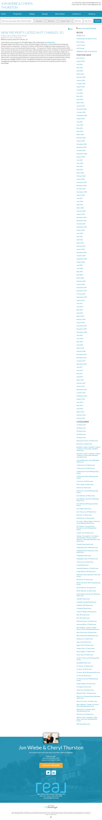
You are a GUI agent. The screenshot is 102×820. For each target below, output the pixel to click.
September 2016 (82, 396)
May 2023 (80, 166)
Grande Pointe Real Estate (85, 544)
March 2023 (80, 173)
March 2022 (80, 208)
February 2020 (81, 281)
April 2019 (80, 313)
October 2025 (81, 83)
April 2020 (80, 275)
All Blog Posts (81, 35)
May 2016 (80, 405)
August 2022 (81, 195)
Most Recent (81, 58)
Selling (31, 14)
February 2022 (81, 211)
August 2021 (81, 230)
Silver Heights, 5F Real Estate (86, 651)
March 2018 (80, 348)
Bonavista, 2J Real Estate (84, 444)
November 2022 (82, 185)
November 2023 (82, 147)
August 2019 (81, 300)
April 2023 (80, 169)
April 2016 (80, 408)
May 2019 (80, 310)
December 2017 (82, 354)
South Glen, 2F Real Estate (85, 655)
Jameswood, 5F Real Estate (85, 562)
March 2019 (80, 316)
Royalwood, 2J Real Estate (85, 639)
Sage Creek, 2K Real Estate (85, 645)
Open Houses (81, 45)
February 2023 (81, 176)
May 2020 (80, 271)
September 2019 (82, 297)
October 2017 (81, 361)
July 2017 (79, 367)
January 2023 (81, 179)
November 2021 (82, 220)
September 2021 (82, 227)
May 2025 (80, 96)
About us (91, 14)
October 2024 (81, 112)
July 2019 (79, 303)
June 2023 (80, 163)
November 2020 (82, 252)
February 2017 (81, 383)
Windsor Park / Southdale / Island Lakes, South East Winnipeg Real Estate (87, 719)
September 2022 (82, 192)
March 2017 (80, 380)
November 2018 (82, 329)
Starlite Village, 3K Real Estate (86, 683)
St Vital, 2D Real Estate (84, 675)
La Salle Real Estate (83, 565)
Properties (17, 14)
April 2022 (80, 204)
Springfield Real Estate (84, 663)
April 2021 (80, 240)
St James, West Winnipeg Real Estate (88, 672)
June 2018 (80, 338)
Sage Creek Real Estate (84, 642)
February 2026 (81, 77)
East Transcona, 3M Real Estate (86, 512)
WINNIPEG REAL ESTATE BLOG (87, 51)
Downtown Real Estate (84, 487)
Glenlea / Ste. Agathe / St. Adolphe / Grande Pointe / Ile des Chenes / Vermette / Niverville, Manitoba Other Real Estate (88, 538)
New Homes (60, 14)
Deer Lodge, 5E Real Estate (85, 484)
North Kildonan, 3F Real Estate (86, 587)
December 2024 (82, 109)
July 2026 (79, 64)
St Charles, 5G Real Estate (85, 666)
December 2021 (82, 217)
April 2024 (80, 131)
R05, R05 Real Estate (83, 615)
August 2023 (81, 157)
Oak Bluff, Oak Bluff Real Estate (86, 602)
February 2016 (81, 415)
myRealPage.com (51, 807)
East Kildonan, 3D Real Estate (86, 496)
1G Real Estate (81, 425)
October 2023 (81, 150)
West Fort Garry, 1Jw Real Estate (87, 701)
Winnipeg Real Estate (83, 724)
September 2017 (82, 364)
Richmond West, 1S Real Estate (86, 624)
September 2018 (82, 332)
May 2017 (80, 373)
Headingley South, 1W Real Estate (87, 559)
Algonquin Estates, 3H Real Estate (87, 441)
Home (3, 14)
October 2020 (81, 255)
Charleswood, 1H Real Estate (86, 468)
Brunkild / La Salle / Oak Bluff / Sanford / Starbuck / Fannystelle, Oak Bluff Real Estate (88, 448)
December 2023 (82, 144)
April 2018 (80, 345)
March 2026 (80, 74)
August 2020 (81, 262)
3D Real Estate (81, 434)
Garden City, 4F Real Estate (85, 533)
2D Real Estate (81, 431)
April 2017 (80, 377)
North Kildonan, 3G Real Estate (86, 591)
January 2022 (81, 214)
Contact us (76, 14)
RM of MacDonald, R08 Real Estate (87, 635)
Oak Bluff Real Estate (83, 599)
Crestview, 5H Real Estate (85, 481)
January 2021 (81, 249)
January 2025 (81, 106)
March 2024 (80, 134)
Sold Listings (80, 48)
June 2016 (80, 402)
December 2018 (82, 326)
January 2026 (81, 80)
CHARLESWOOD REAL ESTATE (87, 39)
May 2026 (80, 67)
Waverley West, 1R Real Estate (86, 693)
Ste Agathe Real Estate (84, 687)
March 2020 (80, 278)
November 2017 (82, 357)
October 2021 (81, 224)
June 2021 (80, 233)
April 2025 (80, 99)
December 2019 (82, 287)
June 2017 (80, 370)
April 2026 (80, 71)
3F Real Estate (81, 437)
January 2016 (81, 418)
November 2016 (82, 389)
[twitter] (48, 772)
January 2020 (81, 284)
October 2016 (81, 393)
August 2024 (81, 118)
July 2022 (79, 198)
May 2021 (80, 236)
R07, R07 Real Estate (83, 618)
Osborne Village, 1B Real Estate (86, 611)
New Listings (81, 42)
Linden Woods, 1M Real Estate (86, 571)
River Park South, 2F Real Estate (87, 632)
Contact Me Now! (51, 765)
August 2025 (81, 87)
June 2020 (80, 268)
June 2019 (80, 306)
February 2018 (81, 351)
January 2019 (81, 322)
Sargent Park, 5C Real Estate (86, 648)
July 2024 (79, 122)
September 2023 (82, 153)
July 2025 (79, 90)
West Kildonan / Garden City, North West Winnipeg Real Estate (88, 705)
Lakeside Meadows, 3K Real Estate (87, 568)
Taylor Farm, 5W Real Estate (85, 690)
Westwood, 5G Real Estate (85, 714)
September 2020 (82, 259)
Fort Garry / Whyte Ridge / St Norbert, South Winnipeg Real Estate (88, 522)
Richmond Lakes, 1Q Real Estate (87, 621)
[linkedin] (53, 772)
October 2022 (81, 189)
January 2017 (81, 386)
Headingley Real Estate (84, 555)
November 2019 (82, 291)
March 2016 (80, 412)
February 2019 (81, 319)
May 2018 (80, 342)
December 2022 (82, 182)
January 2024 (81, 141)
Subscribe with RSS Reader (87, 28)
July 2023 (79, 160)
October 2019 (81, 294)
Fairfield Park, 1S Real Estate (85, 518)
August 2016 (81, 399)
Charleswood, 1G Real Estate (86, 465)
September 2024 (82, 115)
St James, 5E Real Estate (84, 669)
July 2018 (79, 335)
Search (97, 21)
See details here (49, 42)
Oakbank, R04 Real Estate (85, 605)
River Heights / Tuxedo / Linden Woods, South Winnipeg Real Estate (88, 628)
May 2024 (80, 128)
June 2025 (80, 93)
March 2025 (80, 102)
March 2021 (80, 243)
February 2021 (81, 246)
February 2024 (81, 138)
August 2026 (81, 61)
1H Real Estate (81, 428)
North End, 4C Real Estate (85, 579)
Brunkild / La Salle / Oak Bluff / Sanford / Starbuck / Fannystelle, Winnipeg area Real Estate (88, 455)
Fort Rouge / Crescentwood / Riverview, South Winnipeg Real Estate (86, 527)
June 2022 (80, 201)
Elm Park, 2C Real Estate (84, 515)
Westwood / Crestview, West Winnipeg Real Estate (86, 710)
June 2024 (80, 125)
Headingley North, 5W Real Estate (87, 547)
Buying (45, 14)
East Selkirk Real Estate (84, 508)
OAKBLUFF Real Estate (84, 608)
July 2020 (79, 265)
